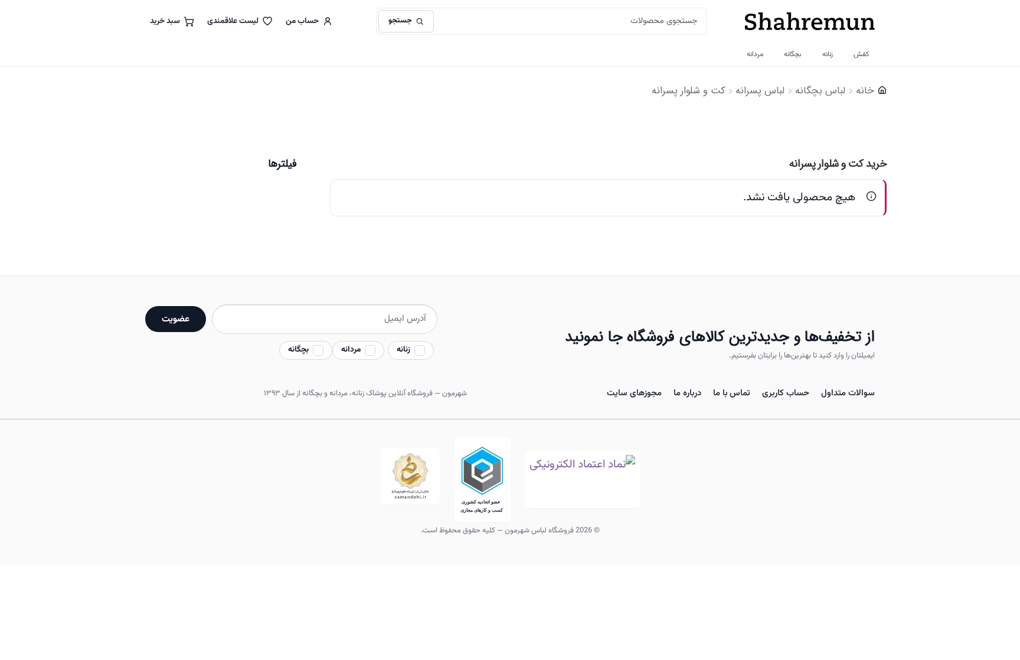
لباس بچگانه (820, 91)
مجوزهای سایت (634, 393)
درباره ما (687, 393)
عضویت (175, 319)
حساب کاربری (785, 393)
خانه (865, 91)
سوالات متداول (848, 393)
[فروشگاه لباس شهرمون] (810, 21)
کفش (861, 54)
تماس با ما (731, 393)
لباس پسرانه (759, 91)
